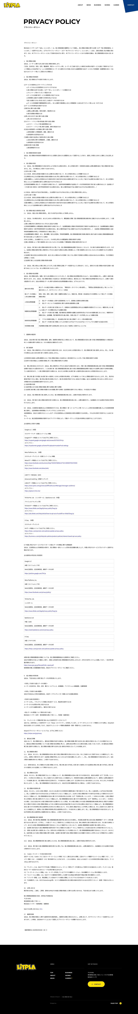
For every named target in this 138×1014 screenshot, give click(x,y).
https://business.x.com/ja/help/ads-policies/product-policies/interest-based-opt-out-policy (53, 536)
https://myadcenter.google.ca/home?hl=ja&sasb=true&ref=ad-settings (46, 445)
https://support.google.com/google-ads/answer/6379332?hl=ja (44, 440)
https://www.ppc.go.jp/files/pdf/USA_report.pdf (39, 665)
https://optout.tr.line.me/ (32, 491)
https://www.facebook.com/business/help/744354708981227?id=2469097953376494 (51, 463)
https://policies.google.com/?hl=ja (35, 573)
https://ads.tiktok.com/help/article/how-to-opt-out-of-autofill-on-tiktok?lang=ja (49, 513)
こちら (40, 909)
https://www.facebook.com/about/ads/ (37, 468)
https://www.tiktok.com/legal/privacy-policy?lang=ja (41, 508)
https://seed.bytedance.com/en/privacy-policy (39, 630)
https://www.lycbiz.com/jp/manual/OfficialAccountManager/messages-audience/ (50, 485)
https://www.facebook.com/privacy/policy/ (38, 592)
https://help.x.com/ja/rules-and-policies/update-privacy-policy (44, 531)
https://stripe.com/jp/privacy (33, 733)
